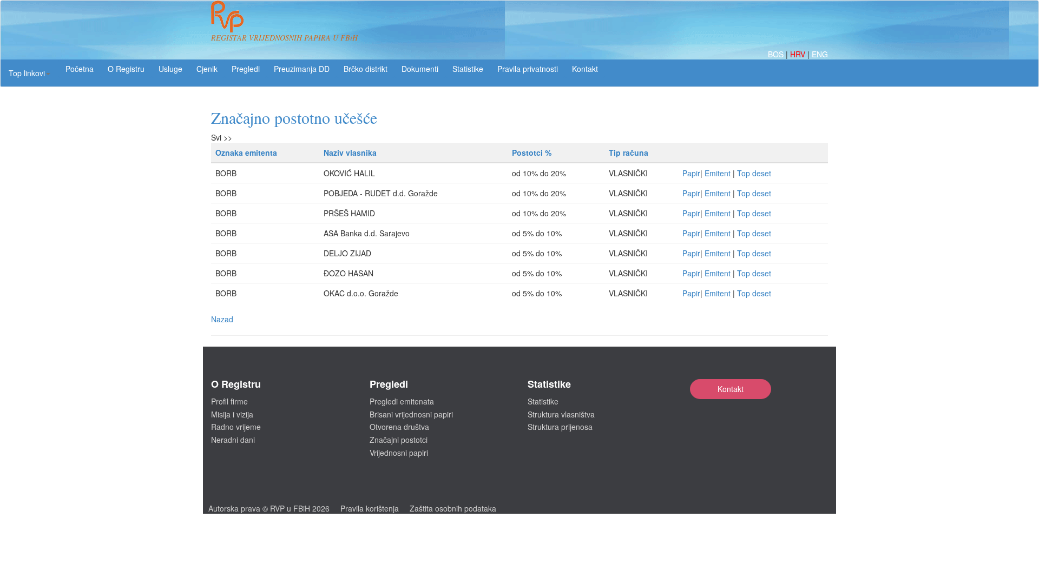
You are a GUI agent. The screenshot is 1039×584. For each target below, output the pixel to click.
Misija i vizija (232, 414)
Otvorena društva (399, 426)
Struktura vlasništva (561, 414)
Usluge (170, 68)
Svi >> (221, 137)
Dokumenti (420, 68)
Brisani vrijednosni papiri (411, 414)
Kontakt (731, 388)
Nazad (222, 319)
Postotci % (531, 152)
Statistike (467, 68)
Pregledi (246, 68)
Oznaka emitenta (246, 152)
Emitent (718, 173)
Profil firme (229, 401)
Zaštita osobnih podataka (453, 508)
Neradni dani (233, 439)
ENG (820, 54)
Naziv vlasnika (350, 152)
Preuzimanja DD (302, 68)
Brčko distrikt (365, 68)
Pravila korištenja (369, 508)
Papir (691, 173)
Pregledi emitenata (402, 401)
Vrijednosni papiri (399, 452)
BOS (777, 54)
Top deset (754, 173)
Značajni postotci (399, 439)
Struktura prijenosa (560, 426)
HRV (798, 54)
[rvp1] (227, 15)
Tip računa (628, 152)
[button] (29, 73)
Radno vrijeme (236, 426)
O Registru (126, 68)
